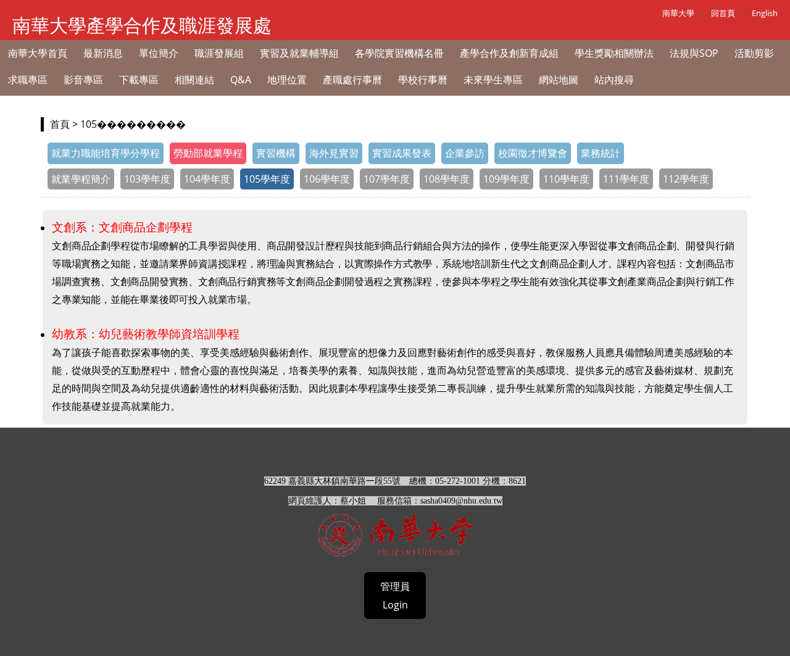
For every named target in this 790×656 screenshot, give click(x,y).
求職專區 (28, 79)
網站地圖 (558, 79)
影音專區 (83, 79)
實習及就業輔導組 (299, 53)
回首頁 (723, 13)
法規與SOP (694, 53)
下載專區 (139, 79)
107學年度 (387, 179)
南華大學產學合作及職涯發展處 (142, 25)
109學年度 (506, 179)
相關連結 (194, 79)
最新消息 (103, 53)
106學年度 (327, 179)
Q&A (240, 79)
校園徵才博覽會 (532, 153)
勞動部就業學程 (208, 153)
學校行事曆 (422, 79)
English (765, 13)
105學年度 (267, 179)
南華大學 (678, 13)
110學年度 (566, 179)
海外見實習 (334, 153)
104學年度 (207, 179)
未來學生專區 (493, 79)
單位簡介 (158, 53)
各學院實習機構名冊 (399, 53)
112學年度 (686, 179)
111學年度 (626, 179)
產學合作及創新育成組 (509, 53)
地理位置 (287, 79)
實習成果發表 (401, 153)
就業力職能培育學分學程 (105, 153)
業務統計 (600, 153)
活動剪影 (754, 53)
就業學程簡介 (80, 179)
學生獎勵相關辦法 (614, 53)
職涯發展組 (219, 53)
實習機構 (276, 153)
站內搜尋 (614, 79)
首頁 (60, 124)
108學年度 (446, 179)
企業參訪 (464, 153)
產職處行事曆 (352, 79)
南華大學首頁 (37, 53)
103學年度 (147, 179)
